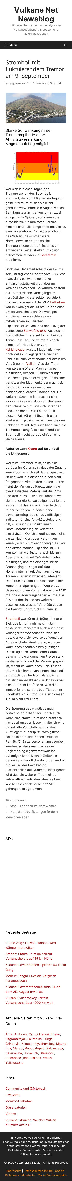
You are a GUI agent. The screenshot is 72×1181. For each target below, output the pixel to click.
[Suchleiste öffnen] (65, 45)
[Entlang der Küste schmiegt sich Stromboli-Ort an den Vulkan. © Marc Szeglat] (36, 108)
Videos (11, 1114)
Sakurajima (14, 1053)
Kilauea (26, 1044)
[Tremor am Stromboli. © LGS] (36, 168)
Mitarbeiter (28, 1175)
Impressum (14, 1171)
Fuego (48, 1039)
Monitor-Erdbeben (19, 1101)
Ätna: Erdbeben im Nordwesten (33, 806)
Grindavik (13, 1044)
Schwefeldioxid (35, 330)
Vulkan (31, 363)
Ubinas (35, 1058)
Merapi (18, 1048)
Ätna (9, 1034)
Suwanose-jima (17, 1058)
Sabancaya (54, 1048)
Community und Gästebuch (26, 1088)
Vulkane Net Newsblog (36, 14)
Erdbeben (57, 302)
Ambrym (20, 1034)
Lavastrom (48, 255)
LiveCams (13, 1095)
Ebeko (55, 1034)
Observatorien (16, 1107)
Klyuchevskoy (44, 1044)
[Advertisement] (36, 883)
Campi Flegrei (39, 1034)
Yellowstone (14, 1062)
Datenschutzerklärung (38, 1171)
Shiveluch (31, 1053)
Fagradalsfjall (15, 1039)
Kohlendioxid (15, 349)
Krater (32, 448)
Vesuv (47, 1058)
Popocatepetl (34, 1048)
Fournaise (34, 1039)
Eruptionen (18, 800)
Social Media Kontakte (52, 1175)
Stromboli (13, 619)
